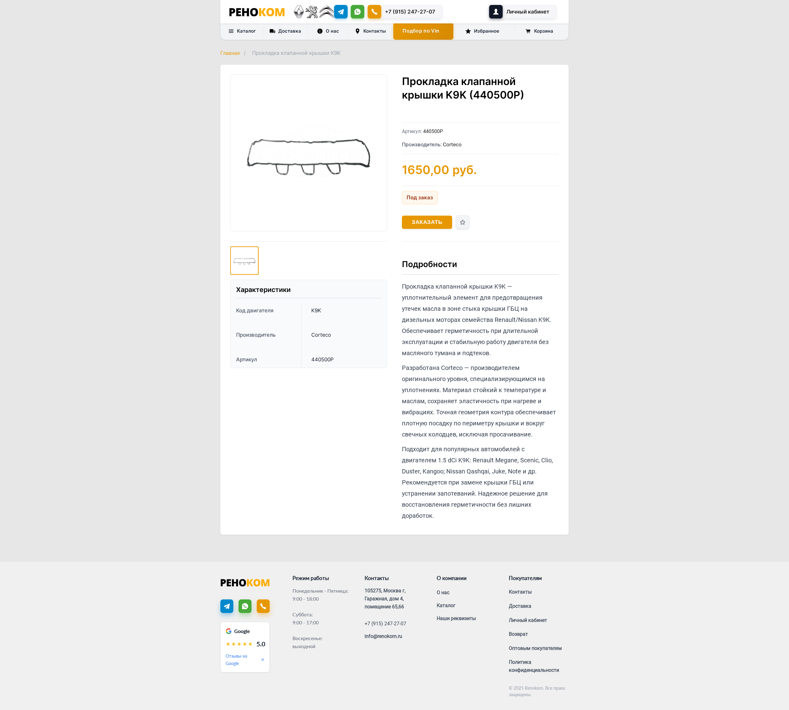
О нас (332, 31)
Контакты (374, 31)
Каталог (246, 31)
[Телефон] (263, 606)
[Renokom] (257, 12)
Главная (230, 53)
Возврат (518, 634)
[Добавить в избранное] (462, 222)
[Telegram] (341, 11)
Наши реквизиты (456, 618)
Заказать (427, 222)
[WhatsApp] (357, 11)
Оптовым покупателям (535, 648)
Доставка (289, 31)
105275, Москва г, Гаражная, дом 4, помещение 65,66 (385, 598)
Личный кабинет (528, 620)
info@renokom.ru (383, 636)
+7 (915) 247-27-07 (385, 624)
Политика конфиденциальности (534, 666)
